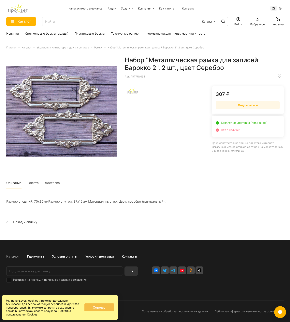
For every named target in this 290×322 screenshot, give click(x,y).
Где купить (35, 256)
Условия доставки (99, 256)
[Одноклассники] (191, 270)
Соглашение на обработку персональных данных (175, 311)
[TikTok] (199, 270)
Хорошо (99, 307)
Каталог (12, 256)
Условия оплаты (65, 256)
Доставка (52, 183)
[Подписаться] (131, 271)
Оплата (33, 183)
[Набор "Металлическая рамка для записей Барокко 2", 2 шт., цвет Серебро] (61, 111)
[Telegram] (173, 270)
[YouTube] (182, 270)
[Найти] (223, 21)
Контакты (129, 256)
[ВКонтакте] (156, 270)
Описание (14, 183)
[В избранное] (279, 76)
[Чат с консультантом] (280, 312)
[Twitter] (165, 270)
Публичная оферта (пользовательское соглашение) (249, 311)
